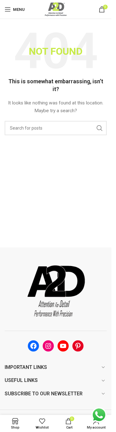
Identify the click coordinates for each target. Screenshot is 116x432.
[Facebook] (33, 346)
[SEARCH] (99, 128)
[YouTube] (63, 346)
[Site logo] (55, 9)
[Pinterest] (78, 346)
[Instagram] (48, 346)
